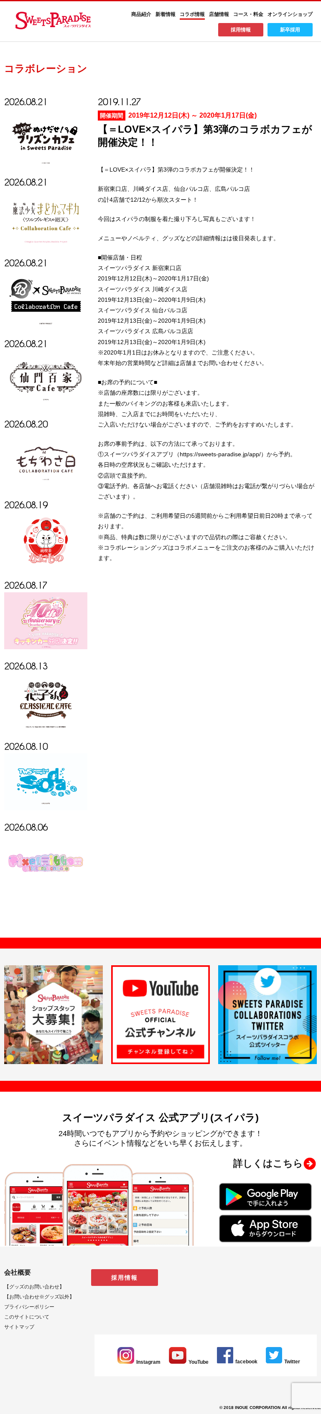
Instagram (148, 1362)
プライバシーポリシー (29, 1307)
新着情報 (165, 14)
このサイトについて (26, 1317)
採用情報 (241, 30)
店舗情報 (219, 14)
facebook (246, 1362)
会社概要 (17, 1272)
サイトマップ (19, 1327)
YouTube (199, 1362)
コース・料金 (248, 14)
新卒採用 (290, 30)
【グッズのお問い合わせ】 (34, 1287)
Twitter (292, 1362)
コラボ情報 (192, 14)
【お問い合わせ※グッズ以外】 (39, 1297)
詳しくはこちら (268, 1163)
